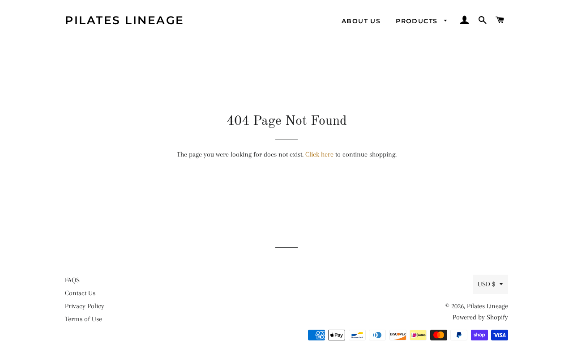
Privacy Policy (84, 306)
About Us (361, 21)
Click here (319, 154)
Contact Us (80, 293)
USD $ (486, 284)
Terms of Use (83, 319)
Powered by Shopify (480, 317)
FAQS (72, 280)
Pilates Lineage (124, 20)
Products (418, 21)
